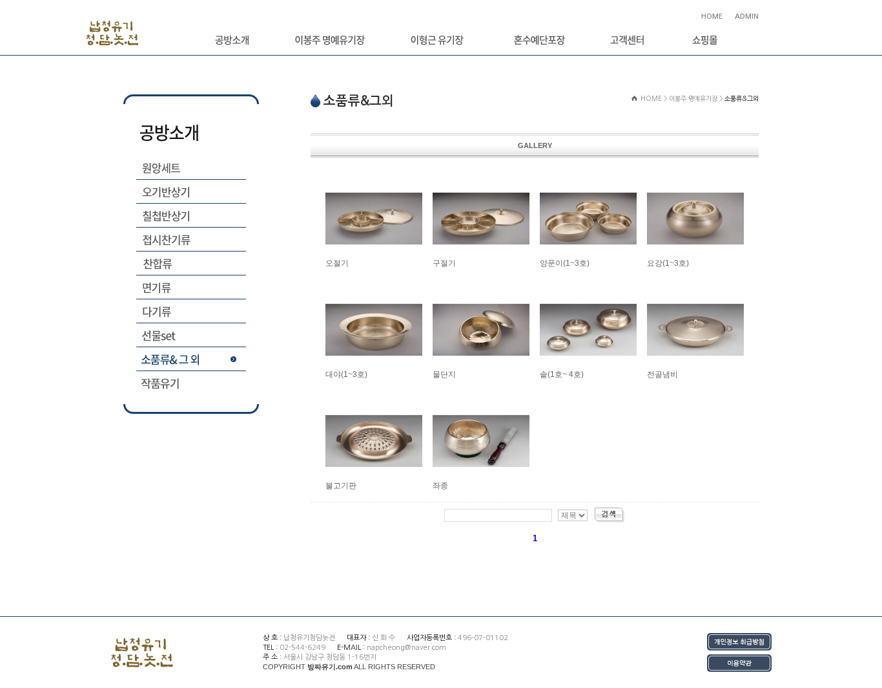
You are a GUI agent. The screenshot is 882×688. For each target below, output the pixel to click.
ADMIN (746, 16)
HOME (712, 16)
